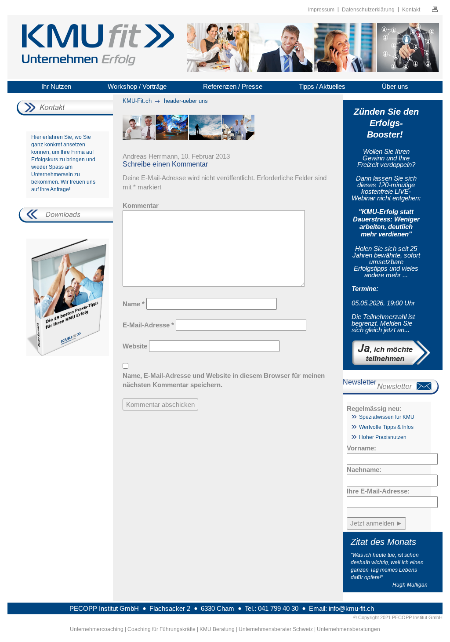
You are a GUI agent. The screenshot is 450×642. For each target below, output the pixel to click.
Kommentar (141, 205)
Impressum (321, 10)
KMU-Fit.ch (137, 101)
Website (135, 346)
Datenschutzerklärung (368, 10)
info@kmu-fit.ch (351, 608)
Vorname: (361, 448)
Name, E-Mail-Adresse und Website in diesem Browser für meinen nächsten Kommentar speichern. (224, 380)
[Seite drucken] (435, 10)
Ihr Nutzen (56, 86)
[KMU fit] (98, 46)
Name (134, 304)
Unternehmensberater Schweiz (276, 629)
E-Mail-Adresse (148, 325)
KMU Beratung (217, 629)
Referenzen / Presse (232, 86)
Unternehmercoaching (96, 629)
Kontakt (411, 10)
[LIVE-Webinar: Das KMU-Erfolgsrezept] (386, 352)
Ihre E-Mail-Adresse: (378, 491)
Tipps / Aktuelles (322, 86)
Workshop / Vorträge (137, 86)
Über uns (395, 86)
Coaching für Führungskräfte (161, 629)
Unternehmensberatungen (348, 629)
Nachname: (364, 469)
